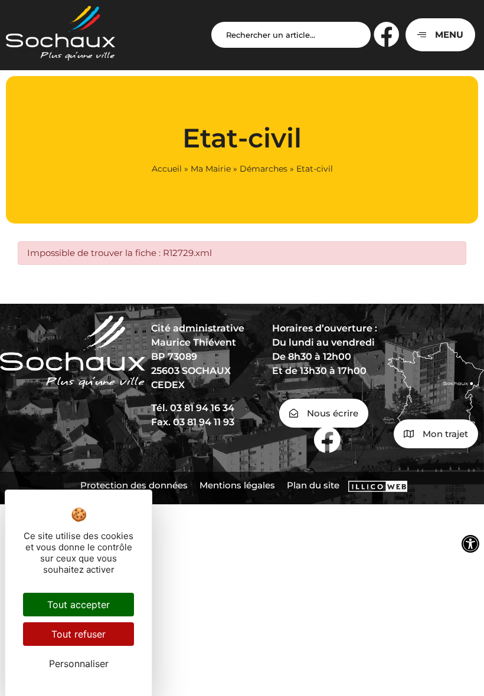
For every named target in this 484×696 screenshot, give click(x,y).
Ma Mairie (211, 168)
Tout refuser (78, 634)
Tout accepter (78, 604)
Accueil (167, 168)
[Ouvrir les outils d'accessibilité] (470, 544)
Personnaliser (79, 663)
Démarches (263, 168)
